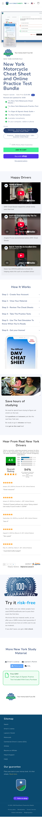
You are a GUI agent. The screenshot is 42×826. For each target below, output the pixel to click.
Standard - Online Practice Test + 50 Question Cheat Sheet (21, 130)
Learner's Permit (9, 733)
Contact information (16, 812)
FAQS (6, 759)
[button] (3, 3)
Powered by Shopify (28, 805)
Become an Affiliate (10, 750)
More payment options (21, 161)
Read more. (13, 774)
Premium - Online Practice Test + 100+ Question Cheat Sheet (20, 136)
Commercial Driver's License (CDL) (15, 742)
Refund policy (21, 809)
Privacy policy (12, 809)
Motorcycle (7, 737)
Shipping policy (28, 812)
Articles (6, 746)
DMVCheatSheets (18, 805)
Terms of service (31, 809)
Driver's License (9, 729)
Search (6, 724)
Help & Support (9, 755)
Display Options (13, 567)
